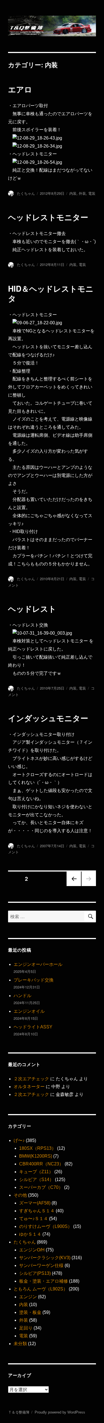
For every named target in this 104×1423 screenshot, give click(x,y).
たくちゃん (26, 193)
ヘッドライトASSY (33, 1026)
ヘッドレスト (32, 608)
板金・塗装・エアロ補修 (43, 1281)
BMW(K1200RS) (35, 1156)
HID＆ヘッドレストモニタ (50, 293)
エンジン (28, 1296)
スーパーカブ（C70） (41, 1187)
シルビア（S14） (36, 1179)
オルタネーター (29, 1086)
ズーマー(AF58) (34, 1203)
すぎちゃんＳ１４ (37, 1210)
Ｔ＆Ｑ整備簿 (18, 1412)
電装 (91, 193)
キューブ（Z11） (36, 1171)
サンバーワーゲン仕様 (41, 1265)
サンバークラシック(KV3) (44, 1257)
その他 (20, 1195)
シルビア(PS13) (35, 1273)
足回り (25, 1328)
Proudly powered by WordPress (60, 1412)
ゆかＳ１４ (30, 1234)
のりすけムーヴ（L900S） (45, 1226)
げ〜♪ (19, 1140)
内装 (73, 193)
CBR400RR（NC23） (41, 1164)
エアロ (20, 89)
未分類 (20, 1343)
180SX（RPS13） (37, 1148)
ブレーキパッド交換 (34, 980)
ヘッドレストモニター (48, 217)
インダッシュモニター (48, 718)
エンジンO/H (32, 1249)
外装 (82, 193)
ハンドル (22, 995)
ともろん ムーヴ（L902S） (41, 1289)
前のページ (72, 885)
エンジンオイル (29, 1011)
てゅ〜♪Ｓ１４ (33, 1218)
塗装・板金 (30, 1312)
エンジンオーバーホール (38, 964)
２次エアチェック (31, 1078)
